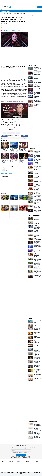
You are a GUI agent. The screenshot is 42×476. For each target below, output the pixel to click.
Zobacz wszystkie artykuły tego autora (6, 173)
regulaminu (21, 452)
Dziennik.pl (11, 461)
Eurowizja (9, 133)
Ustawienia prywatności (36, 472)
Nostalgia (7, 13)
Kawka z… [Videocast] (16, 13)
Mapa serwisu (29, 472)
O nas (5, 472)
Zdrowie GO (10, 13)
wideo (5, 133)
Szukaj (40, 6)
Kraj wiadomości (24, 193)
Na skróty (2, 461)
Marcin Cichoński (11, 166)
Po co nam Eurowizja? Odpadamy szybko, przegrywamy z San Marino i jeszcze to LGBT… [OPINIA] (23, 150)
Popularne (18, 193)
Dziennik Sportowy (22, 13)
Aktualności (7, 11)
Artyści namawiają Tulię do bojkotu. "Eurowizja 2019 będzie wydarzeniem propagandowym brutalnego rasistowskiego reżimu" (4, 162)
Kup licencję (14, 129)
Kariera (12, 472)
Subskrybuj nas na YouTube (6, 30)
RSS (21, 473)
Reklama (8, 472)
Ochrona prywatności (22, 472)
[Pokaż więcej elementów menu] (41, 9)
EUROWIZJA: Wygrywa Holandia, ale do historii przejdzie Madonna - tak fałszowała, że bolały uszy (14, 150)
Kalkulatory (36, 461)
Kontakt (2, 472)
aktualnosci (10, 15)
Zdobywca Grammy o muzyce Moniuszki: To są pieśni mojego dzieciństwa (23, 161)
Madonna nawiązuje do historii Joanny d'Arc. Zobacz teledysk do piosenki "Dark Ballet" (4, 150)
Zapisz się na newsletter (16, 30)
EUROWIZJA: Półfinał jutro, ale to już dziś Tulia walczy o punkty (14, 160)
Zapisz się (21, 454)
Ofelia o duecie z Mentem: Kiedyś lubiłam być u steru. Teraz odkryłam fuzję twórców (5, 176)
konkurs (13, 133)
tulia (17, 133)
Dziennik (2, 15)
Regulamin (16, 472)
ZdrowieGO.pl (27, 461)
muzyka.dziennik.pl (6, 15)
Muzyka (2, 11)
